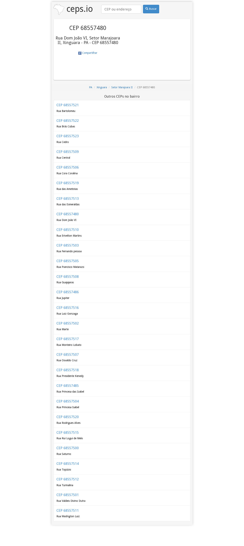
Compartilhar (89, 52)
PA (90, 87)
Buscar (152, 8)
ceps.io (78, 9)
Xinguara (102, 87)
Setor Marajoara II (122, 87)
